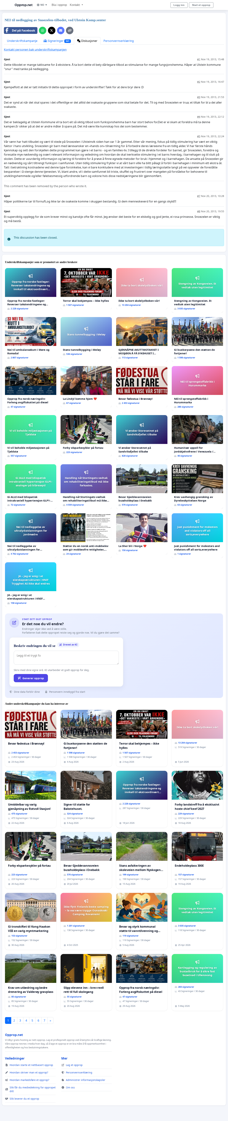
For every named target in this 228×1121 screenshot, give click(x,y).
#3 (198, 97)
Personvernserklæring (118, 41)
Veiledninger (15, 1058)
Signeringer (58, 41)
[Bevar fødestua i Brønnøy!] (141, 386)
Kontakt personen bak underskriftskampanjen (35, 50)
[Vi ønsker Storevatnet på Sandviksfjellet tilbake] (141, 437)
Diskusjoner (89, 41)
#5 (198, 136)
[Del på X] (51, 30)
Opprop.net (23, 5)
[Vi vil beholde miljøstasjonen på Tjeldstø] (30, 437)
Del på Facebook (23, 30)
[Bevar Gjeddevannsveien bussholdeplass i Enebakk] (141, 486)
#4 (198, 116)
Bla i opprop (59, 4)
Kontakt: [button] (75, 4)
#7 (198, 196)
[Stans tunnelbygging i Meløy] (86, 337)
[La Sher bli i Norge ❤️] (141, 533)
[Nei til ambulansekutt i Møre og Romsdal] (30, 339)
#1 (198, 59)
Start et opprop (201, 5)
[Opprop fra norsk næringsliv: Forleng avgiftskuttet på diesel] (30, 388)
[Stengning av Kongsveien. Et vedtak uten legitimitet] (197, 290)
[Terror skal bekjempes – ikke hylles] (86, 288)
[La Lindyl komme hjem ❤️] (86, 386)
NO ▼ (43, 4)
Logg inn (179, 5)
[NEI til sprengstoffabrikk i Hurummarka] (197, 388)
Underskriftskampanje (22, 41)
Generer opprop (33, 678)
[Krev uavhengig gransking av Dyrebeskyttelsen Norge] (197, 486)
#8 (198, 211)
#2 (198, 81)
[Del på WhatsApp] (42, 30)
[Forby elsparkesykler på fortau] (86, 435)
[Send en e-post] (60, 30)
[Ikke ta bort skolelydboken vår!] (141, 288)
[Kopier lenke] (69, 30)
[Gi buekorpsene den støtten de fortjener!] (197, 339)
